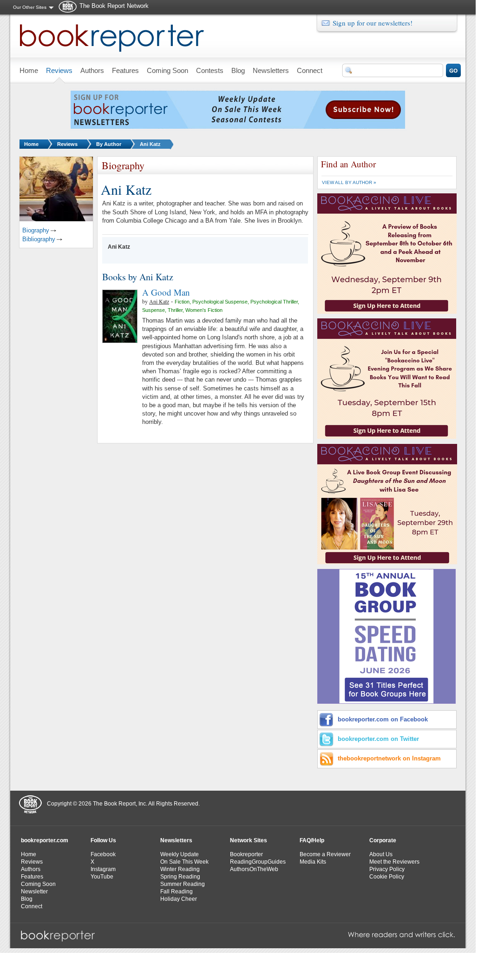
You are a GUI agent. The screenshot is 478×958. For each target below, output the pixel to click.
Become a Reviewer (325, 854)
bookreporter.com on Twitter (378, 738)
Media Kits (313, 862)
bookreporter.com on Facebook (383, 719)
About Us (381, 854)
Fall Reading (176, 891)
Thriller (175, 310)
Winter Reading (180, 869)
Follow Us (103, 840)
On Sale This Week (184, 862)
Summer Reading (182, 884)
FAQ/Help (312, 840)
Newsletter (34, 891)
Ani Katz (150, 144)
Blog (27, 899)
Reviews (67, 144)
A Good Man (166, 292)
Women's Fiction (204, 310)
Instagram (103, 869)
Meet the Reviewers (394, 862)
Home (31, 144)
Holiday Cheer (178, 899)
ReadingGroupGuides (258, 862)
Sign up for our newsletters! (373, 22)
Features (32, 876)
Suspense (153, 310)
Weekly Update (179, 854)
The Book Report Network (114, 5)
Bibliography (38, 239)
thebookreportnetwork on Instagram (389, 758)
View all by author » (349, 182)
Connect (31, 906)
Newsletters (176, 840)
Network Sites (248, 840)
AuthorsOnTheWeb (254, 869)
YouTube (102, 876)
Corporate (382, 840)
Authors (30, 869)
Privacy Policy (387, 869)
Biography (35, 230)
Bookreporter (246, 854)
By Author (108, 144)
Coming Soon (38, 884)
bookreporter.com (44, 840)
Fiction (182, 301)
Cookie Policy (386, 876)
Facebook (103, 854)
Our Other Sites (29, 7)
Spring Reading (180, 876)
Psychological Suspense (220, 301)
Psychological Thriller (274, 301)
